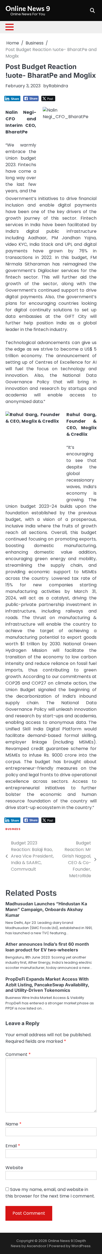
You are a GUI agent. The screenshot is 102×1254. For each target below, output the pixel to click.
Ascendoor (37, 1246)
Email (12, 1146)
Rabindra (58, 86)
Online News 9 (27, 8)
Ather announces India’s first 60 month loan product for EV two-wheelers (47, 947)
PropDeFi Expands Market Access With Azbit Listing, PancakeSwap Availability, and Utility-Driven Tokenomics (47, 984)
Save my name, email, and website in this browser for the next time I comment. (50, 1192)
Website (14, 1168)
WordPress (81, 1246)
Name (13, 1124)
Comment (18, 1054)
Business (12, 829)
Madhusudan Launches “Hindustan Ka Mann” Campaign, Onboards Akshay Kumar (46, 909)
